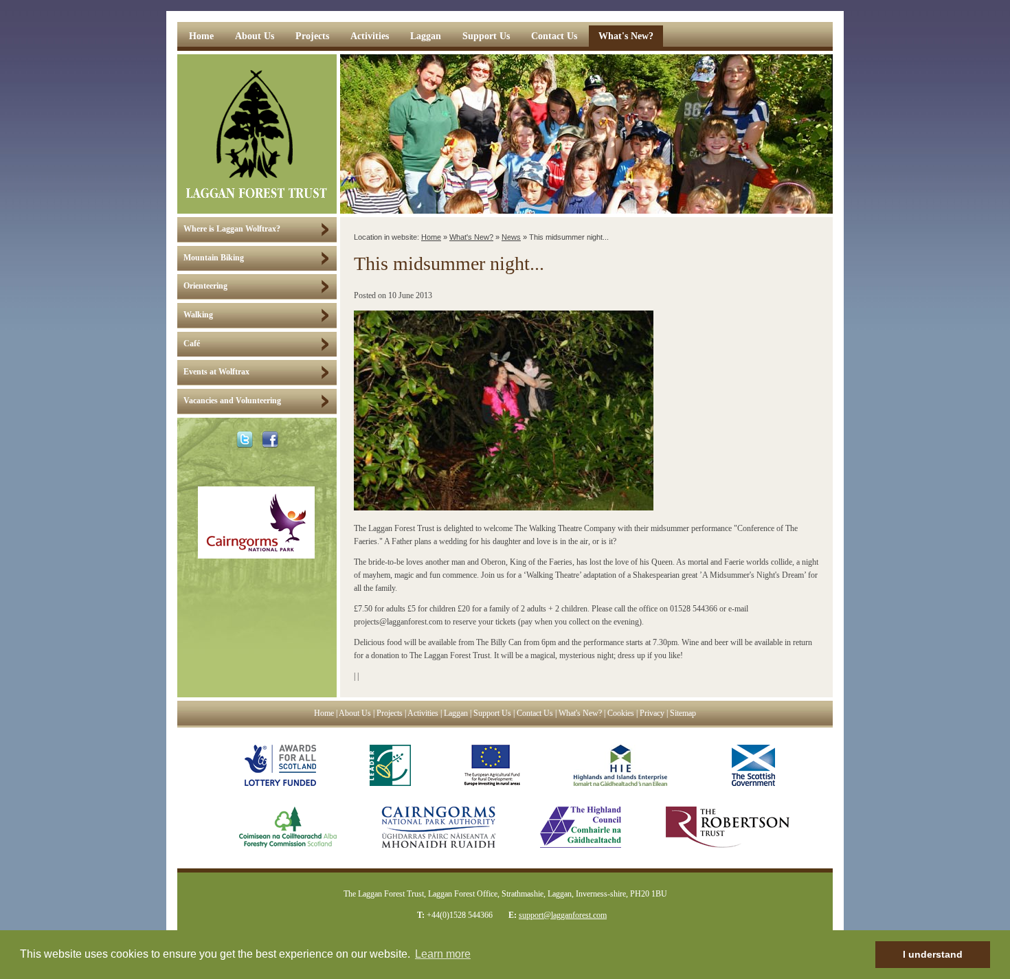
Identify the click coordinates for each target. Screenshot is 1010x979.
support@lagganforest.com (563, 915)
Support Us (486, 36)
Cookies (620, 713)
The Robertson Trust (727, 827)
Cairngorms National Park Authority (438, 827)
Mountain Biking (213, 258)
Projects (312, 36)
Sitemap (683, 713)
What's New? (625, 36)
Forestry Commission (274, 827)
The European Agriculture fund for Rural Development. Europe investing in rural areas (492, 765)
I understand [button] (933, 954)
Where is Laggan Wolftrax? (231, 229)
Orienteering (205, 286)
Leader (390, 765)
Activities (369, 36)
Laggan (425, 36)
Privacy (652, 713)
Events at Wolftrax (216, 372)
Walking (198, 315)
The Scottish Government (748, 765)
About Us (254, 36)
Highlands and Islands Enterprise (620, 765)
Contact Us (554, 36)
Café (191, 343)
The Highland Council (580, 827)
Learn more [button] (443, 954)
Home (201, 36)
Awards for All (280, 765)
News (511, 237)
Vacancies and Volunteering (232, 400)
